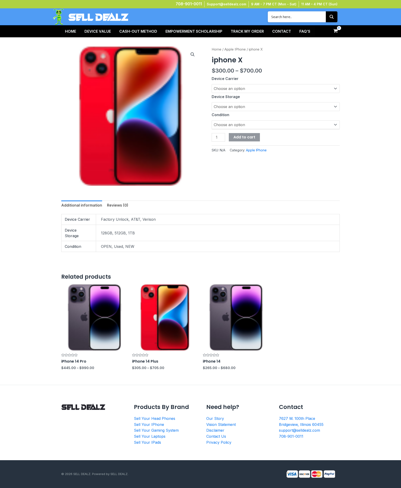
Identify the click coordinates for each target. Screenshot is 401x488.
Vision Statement (221, 424)
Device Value (97, 31)
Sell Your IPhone (149, 424)
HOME (70, 31)
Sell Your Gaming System (156, 430)
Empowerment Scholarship (193, 31)
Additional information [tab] (81, 205)
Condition (220, 114)
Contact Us (216, 436)
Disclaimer (215, 430)
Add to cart (244, 137)
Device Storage (226, 96)
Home (216, 49)
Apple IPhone (235, 49)
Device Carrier (225, 78)
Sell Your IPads (147, 442)
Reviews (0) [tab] (117, 205)
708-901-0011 (189, 4)
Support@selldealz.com (226, 4)
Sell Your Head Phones (154, 418)
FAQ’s (304, 31)
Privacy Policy (218, 442)
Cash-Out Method (138, 31)
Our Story (215, 418)
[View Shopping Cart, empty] (335, 31)
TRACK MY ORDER (247, 31)
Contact (281, 31)
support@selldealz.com (299, 430)
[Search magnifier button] (331, 16)
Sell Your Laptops (149, 436)
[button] (192, 54)
